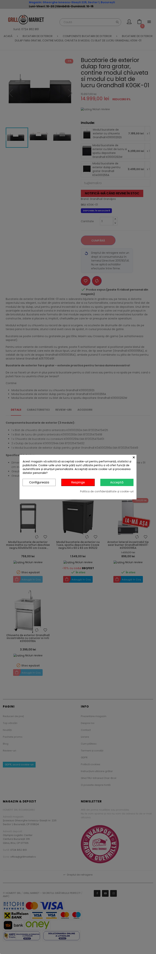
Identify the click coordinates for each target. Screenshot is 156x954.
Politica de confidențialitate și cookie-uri (107, 491)
